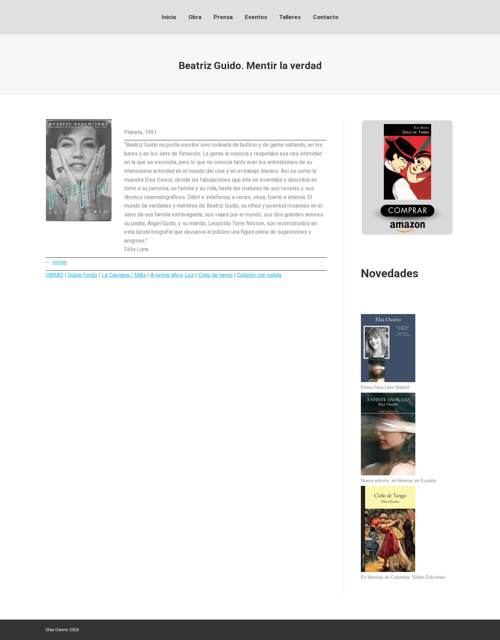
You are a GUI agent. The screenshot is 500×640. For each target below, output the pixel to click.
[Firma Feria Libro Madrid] (388, 349)
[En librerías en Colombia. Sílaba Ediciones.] (388, 530)
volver (59, 262)
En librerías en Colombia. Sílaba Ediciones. (404, 577)
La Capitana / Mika (124, 275)
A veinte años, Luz (172, 275)
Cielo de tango (215, 275)
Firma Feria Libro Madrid (385, 387)
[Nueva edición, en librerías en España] (388, 435)
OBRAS (54, 275)
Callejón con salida (259, 275)
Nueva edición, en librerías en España (398, 480)
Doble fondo (82, 275)
